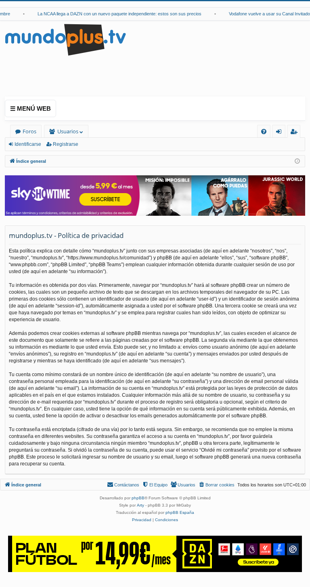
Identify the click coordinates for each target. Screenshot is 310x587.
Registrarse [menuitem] (295, 133)
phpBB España (179, 512)
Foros (29, 131)
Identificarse (28, 144)
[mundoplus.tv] (65, 39)
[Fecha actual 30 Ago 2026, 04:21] (297, 161)
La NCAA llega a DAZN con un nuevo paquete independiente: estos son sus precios (115, 13)
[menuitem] (264, 131)
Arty (140, 505)
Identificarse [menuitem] (280, 133)
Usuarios (67, 131)
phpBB (138, 498)
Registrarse (65, 144)
